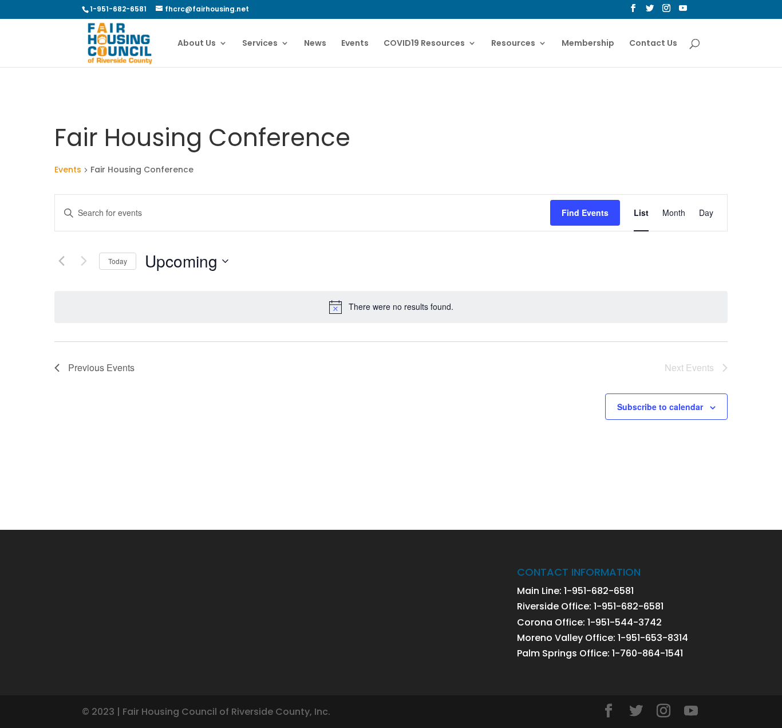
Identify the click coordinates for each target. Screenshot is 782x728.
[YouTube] (683, 11)
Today (117, 261)
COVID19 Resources (424, 44)
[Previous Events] (61, 261)
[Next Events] (83, 261)
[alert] (391, 307)
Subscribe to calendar (660, 406)
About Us (196, 44)
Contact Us (653, 44)
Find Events (585, 212)
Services (260, 44)
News (315, 44)
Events (355, 44)
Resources (513, 44)
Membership (588, 44)
